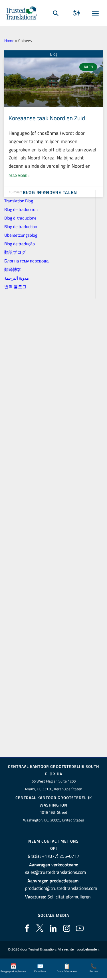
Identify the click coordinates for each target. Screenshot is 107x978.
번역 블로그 (15, 286)
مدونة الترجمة (16, 278)
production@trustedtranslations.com (61, 888)
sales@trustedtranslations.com (55, 872)
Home (9, 40)
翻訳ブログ (15, 252)
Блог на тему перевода (26, 261)
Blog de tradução (19, 243)
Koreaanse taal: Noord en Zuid (47, 118)
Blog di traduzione (20, 218)
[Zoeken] (55, 13)
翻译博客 (12, 269)
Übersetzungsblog (20, 235)
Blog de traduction (20, 226)
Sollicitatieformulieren (69, 896)
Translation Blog (18, 200)
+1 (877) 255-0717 (60, 856)
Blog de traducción (21, 209)
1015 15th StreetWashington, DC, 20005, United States (53, 816)
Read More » (19, 175)
